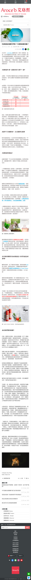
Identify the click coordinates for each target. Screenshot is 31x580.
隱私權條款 (15, 552)
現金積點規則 (15, 550)
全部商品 (15, 537)
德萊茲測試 (22, 183)
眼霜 (14, 355)
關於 (15, 531)
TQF (27, 264)
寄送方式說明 (15, 544)
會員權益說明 (15, 548)
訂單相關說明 (15, 540)
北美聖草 (5, 241)
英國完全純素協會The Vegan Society (18, 268)
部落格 (15, 534)
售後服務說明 (15, 546)
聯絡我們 (15, 532)
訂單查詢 (15, 538)
